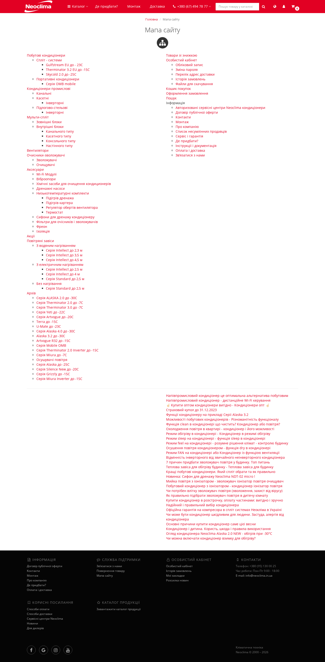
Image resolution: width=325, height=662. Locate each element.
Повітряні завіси (40, 241)
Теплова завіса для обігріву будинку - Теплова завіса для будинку (219, 467)
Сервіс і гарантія (189, 136)
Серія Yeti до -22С (50, 312)
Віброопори (46, 179)
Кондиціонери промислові (48, 88)
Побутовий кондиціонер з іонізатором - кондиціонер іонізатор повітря (224, 486)
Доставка (157, 6)
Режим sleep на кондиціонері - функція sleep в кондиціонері (215, 438)
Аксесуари (35, 169)
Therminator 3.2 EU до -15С (68, 69)
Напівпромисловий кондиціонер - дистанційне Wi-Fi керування (218, 400)
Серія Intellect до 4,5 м (64, 260)
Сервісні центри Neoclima (45, 619)
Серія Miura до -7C (51, 355)
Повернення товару (111, 571)
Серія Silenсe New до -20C (57, 369)
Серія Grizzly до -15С (53, 374)
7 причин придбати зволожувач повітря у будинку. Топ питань (218, 462)
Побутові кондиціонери (46, 55)
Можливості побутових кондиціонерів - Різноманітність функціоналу (222, 419)
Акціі (31, 236)
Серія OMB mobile (61, 84)
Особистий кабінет (181, 60)
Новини (32, 623)
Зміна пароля (187, 69)
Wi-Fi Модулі (46, 174)
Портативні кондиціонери (57, 79)
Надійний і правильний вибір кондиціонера (202, 505)
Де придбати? (106, 6)
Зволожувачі (46, 160)
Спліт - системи (49, 60)
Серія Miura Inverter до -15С (59, 378)
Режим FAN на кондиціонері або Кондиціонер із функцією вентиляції (223, 452)
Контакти (183, 117)
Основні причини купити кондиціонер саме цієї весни (211, 524)
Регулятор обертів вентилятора (72, 207)
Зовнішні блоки (49, 122)
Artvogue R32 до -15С (53, 340)
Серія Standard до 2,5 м (65, 279)
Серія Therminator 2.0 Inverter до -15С (67, 350)
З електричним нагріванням (59, 264)
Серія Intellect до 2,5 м (64, 269)
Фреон (41, 226)
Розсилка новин (177, 580)
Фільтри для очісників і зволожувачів (67, 221)
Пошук (171, 98)
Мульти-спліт (38, 117)
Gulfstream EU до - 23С (64, 65)
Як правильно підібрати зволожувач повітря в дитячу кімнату (217, 495)
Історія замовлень (190, 79)
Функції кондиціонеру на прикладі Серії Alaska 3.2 (207, 414)
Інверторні (55, 103)
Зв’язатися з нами (190, 155)
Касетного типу (58, 136)
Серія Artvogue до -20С (55, 317)
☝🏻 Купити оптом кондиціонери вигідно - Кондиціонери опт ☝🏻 (218, 405)
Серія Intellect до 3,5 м (64, 255)
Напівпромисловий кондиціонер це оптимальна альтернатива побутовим (227, 395)
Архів (31, 293)
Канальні (43, 93)
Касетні (42, 98)
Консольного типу (60, 141)
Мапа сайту (105, 576)
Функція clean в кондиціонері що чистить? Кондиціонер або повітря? (223, 424)
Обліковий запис (189, 65)
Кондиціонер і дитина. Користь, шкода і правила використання (218, 528)
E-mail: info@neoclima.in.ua (254, 576)
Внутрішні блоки (50, 126)
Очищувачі (45, 164)
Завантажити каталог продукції (119, 609)
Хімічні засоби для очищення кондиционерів (73, 183)
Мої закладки (175, 576)
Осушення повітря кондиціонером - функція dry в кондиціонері (218, 448)
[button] (295, 6)
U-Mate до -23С (48, 326)
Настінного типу (59, 145)
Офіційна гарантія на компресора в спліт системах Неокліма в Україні (224, 509)
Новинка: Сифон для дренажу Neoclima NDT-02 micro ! (210, 476)
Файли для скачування (194, 84)
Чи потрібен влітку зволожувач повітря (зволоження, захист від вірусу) (224, 490)
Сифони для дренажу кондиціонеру (65, 217)
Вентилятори (38, 150)
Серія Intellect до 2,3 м (64, 250)
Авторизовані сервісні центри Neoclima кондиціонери (220, 107)
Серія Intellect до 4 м (63, 274)
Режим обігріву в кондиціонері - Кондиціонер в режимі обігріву (218, 433)
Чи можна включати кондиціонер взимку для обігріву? (211, 538)
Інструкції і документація (196, 145)
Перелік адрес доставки (195, 74)
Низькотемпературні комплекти (62, 193)
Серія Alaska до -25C (52, 364)
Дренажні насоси (50, 188)
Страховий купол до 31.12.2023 (191, 410)
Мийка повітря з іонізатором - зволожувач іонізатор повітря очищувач (225, 481)
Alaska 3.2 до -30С (50, 336)
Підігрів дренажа (60, 198)
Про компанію (187, 126)
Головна (151, 19)
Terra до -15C (47, 321)
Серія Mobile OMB (51, 345)
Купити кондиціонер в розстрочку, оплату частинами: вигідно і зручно (224, 500)
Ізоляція (43, 231)
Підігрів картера (59, 202)
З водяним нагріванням (55, 245)
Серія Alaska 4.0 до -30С (55, 331)
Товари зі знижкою (181, 55)
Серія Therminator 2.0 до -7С (59, 302)
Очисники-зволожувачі (46, 155)
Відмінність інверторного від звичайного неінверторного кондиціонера (225, 457)
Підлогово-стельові (52, 107)
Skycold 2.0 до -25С (61, 74)
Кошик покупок (178, 88)
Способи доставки (39, 614)
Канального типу (60, 131)
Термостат (54, 212)
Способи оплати (38, 609)
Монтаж (133, 6)
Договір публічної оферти (197, 112)
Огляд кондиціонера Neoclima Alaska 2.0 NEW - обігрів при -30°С (219, 533)
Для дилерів (35, 628)
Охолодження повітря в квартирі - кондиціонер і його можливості (220, 429)
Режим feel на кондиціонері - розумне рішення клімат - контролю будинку (227, 443)
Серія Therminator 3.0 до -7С (59, 307)
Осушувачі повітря (51, 359)
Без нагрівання (49, 283)
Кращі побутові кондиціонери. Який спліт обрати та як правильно (220, 471)
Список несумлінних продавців (201, 131)
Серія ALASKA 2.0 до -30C (56, 298)
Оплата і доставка (190, 150)
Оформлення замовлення (187, 93)
